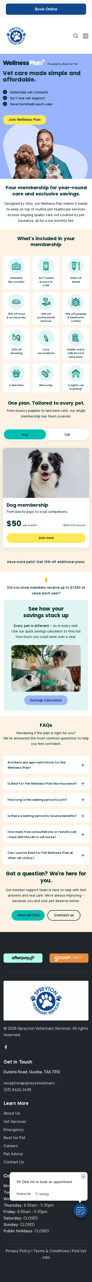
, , (32, 1071)
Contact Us (14, 1162)
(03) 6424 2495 (17, 1089)
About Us (12, 1113)
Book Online (46, 9)
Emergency (14, 1129)
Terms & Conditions (51, 1250)
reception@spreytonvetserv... (30, 1083)
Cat (67, 434)
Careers (11, 1145)
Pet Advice (13, 1153)
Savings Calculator (46, 700)
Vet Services (15, 1121)
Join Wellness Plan (24, 119)
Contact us (64, 915)
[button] (80, 1211)
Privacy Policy (18, 1250)
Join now (46, 537)
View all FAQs (29, 915)
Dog (25, 434)
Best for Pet (14, 1137)
